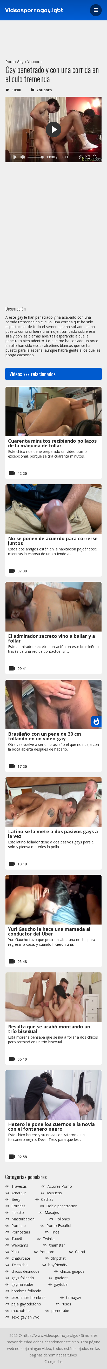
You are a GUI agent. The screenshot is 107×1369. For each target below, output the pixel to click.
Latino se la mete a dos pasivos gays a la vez (53, 833)
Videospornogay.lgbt (34, 10)
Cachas (47, 1199)
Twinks (49, 1239)
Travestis (19, 1186)
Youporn (34, 61)
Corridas (18, 1206)
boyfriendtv (57, 1265)
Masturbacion (23, 1219)
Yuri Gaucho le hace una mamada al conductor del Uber (49, 931)
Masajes (52, 1212)
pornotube (60, 1311)
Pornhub (18, 1226)
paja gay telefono (26, 1304)
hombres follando (26, 1291)
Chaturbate (20, 1258)
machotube (21, 1311)
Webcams (19, 1245)
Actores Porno (60, 1186)
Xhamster (57, 1245)
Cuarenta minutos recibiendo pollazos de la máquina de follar (52, 443)
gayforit (61, 1278)
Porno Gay (14, 61)
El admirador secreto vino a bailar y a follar (51, 638)
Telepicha (19, 1265)
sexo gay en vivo (25, 1317)
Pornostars (20, 1232)
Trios (55, 1232)
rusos (66, 1304)
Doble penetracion (61, 1206)
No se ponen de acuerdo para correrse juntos (53, 540)
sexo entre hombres (28, 1297)
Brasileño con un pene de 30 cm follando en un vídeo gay (44, 736)
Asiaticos (54, 1193)
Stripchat (58, 1258)
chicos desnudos (25, 1271)
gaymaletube (22, 1284)
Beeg (15, 1199)
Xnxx (15, 1252)
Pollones (62, 1219)
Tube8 (16, 1239)
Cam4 (80, 1252)
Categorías (53, 1361)
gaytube (61, 1284)
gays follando (22, 1278)
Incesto (17, 1212)
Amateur (18, 1193)
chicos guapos (72, 1271)
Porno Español (58, 1226)
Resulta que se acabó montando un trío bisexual (49, 1028)
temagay (73, 1297)
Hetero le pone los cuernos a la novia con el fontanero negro (51, 1126)
